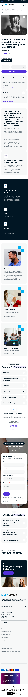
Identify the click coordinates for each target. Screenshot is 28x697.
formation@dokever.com (6, 616)
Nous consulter (8, 61)
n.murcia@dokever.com (13, 429)
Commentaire (6, 486)
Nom (4, 465)
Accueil (3, 9)
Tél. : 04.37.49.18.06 (13, 431)
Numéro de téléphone (8, 479)
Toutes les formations (10, 9)
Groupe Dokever (12, 0)
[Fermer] (17, 675)
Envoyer (6, 498)
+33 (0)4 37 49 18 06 (6, 613)
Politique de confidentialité (16, 690)
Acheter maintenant (13, 71)
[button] (2, 5)
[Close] (25, 685)
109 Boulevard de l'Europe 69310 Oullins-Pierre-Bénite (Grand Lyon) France (7, 620)
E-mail (4, 472)
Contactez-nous (8, 577)
